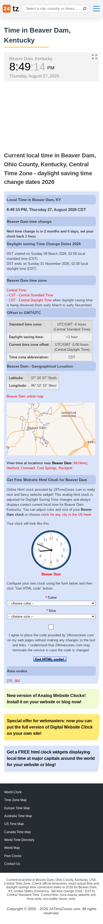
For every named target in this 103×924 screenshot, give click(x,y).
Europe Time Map (17, 808)
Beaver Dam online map (25, 396)
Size (51, 611)
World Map (12, 848)
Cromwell (28, 468)
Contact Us (12, 864)
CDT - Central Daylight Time (30, 300)
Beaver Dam (62, 463)
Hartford (13, 468)
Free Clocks (12, 856)
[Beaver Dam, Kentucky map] (51, 454)
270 (9, 681)
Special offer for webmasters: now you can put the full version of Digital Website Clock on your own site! (50, 727)
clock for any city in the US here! (66, 515)
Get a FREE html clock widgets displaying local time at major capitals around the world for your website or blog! (51, 758)
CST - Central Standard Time (31, 295)
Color (51, 598)
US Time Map (14, 824)
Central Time (16, 290)
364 (17, 681)
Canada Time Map (17, 832)
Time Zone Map (15, 800)
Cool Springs (47, 468)
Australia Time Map (18, 816)
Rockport (65, 468)
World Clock (13, 792)
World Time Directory (19, 840)
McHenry (80, 463)
